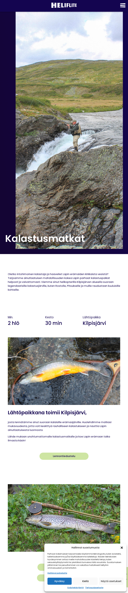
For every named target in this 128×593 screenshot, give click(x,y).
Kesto (49, 317)
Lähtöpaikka (92, 317)
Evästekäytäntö (75, 587)
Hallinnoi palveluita (57, 573)
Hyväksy (59, 581)
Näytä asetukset (111, 581)
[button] (121, 547)
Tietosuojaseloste (94, 587)
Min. (10, 317)
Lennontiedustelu (64, 456)
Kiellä (85, 581)
